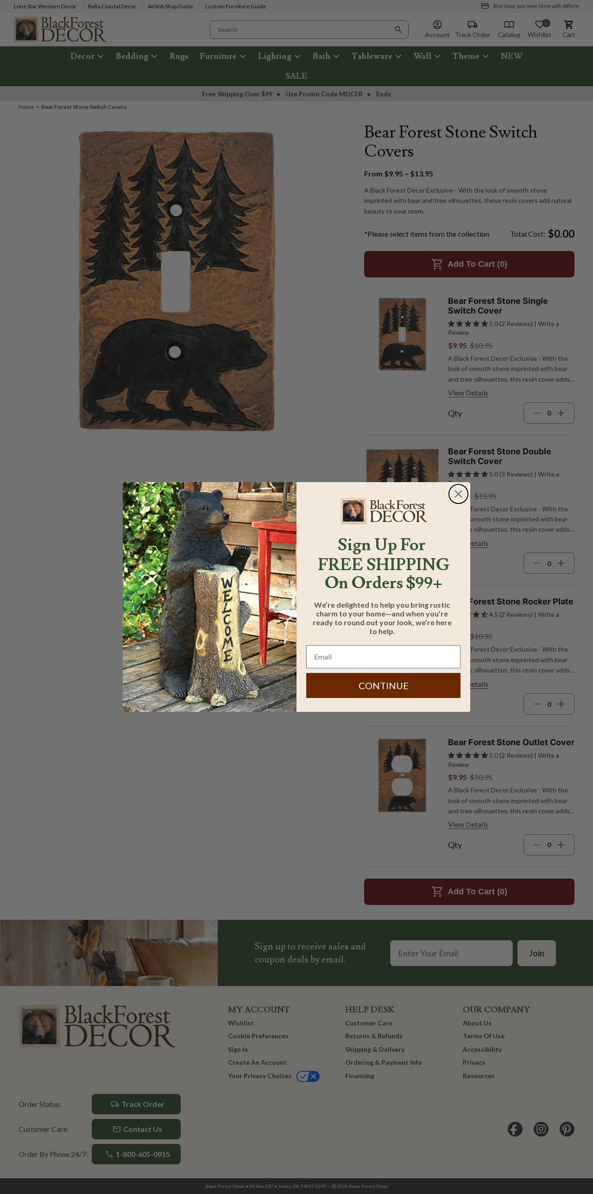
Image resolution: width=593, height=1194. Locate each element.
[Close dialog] (458, 494)
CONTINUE (384, 685)
